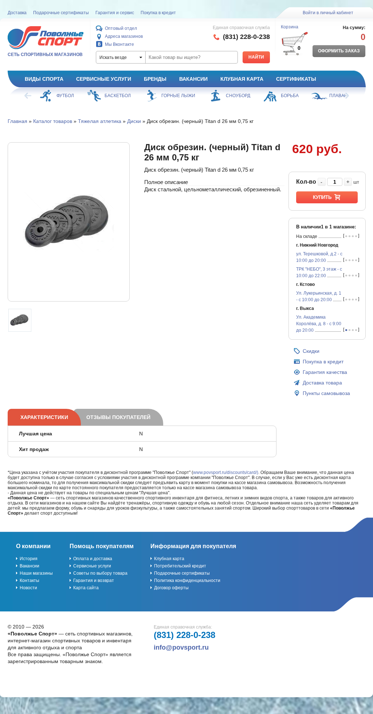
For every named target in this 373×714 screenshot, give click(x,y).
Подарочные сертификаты (61, 12)
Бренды (155, 79)
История (29, 558)
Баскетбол (118, 95)
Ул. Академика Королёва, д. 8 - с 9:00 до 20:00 (318, 324)
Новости (28, 587)
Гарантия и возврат (93, 580)
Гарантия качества (325, 372)
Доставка (17, 12)
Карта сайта (86, 587)
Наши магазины (36, 573)
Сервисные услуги (103, 79)
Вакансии (193, 79)
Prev (28, 95)
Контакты (29, 580)
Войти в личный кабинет (328, 12)
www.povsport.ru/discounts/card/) (225, 472)
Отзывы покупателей (118, 417)
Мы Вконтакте (119, 44)
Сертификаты (296, 79)
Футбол (65, 95)
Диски (134, 121)
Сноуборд (238, 95)
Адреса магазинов (124, 36)
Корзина (289, 26)
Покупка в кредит (158, 12)
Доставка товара (322, 383)
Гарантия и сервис (114, 12)
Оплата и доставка (92, 558)
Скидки (311, 351)
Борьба (290, 95)
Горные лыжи (178, 95)
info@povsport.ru (181, 647)
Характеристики (44, 417)
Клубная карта (241, 79)
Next (345, 95)
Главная (17, 121)
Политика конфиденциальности (187, 580)
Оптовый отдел (121, 28)
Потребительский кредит (180, 566)
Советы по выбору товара (100, 573)
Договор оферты (171, 587)
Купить (322, 197)
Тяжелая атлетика (99, 121)
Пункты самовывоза (326, 393)
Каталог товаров (52, 121)
